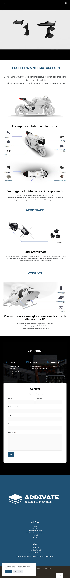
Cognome (39, 398)
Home (35, 526)
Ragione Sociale (13, 407)
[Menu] (65, 3)
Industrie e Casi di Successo (35, 533)
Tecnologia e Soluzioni (35, 530)
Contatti (35, 535)
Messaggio (12, 432)
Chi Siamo (35, 528)
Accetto (8, 571)
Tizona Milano (47, 568)
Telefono (11, 424)
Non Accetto (18, 571)
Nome (10, 398)
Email (10, 415)
